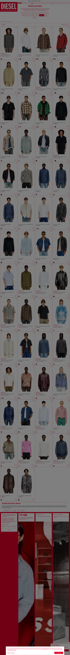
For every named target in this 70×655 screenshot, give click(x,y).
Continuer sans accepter (11, 652)
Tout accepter (58, 652)
